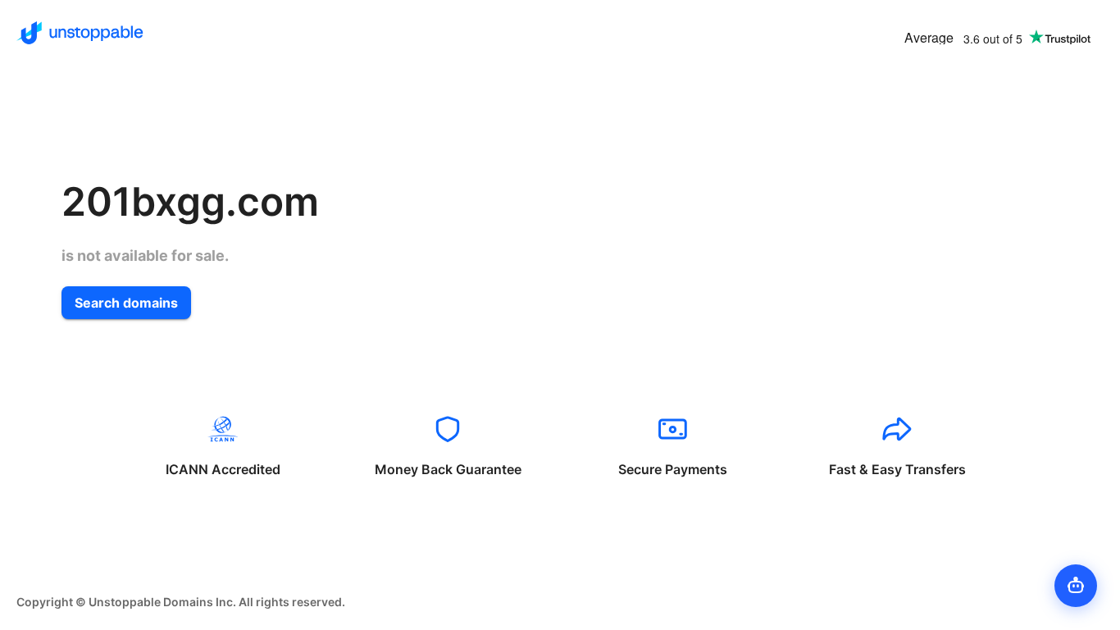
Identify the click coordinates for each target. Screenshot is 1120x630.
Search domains (126, 302)
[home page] (79, 32)
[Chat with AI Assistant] (1075, 585)
